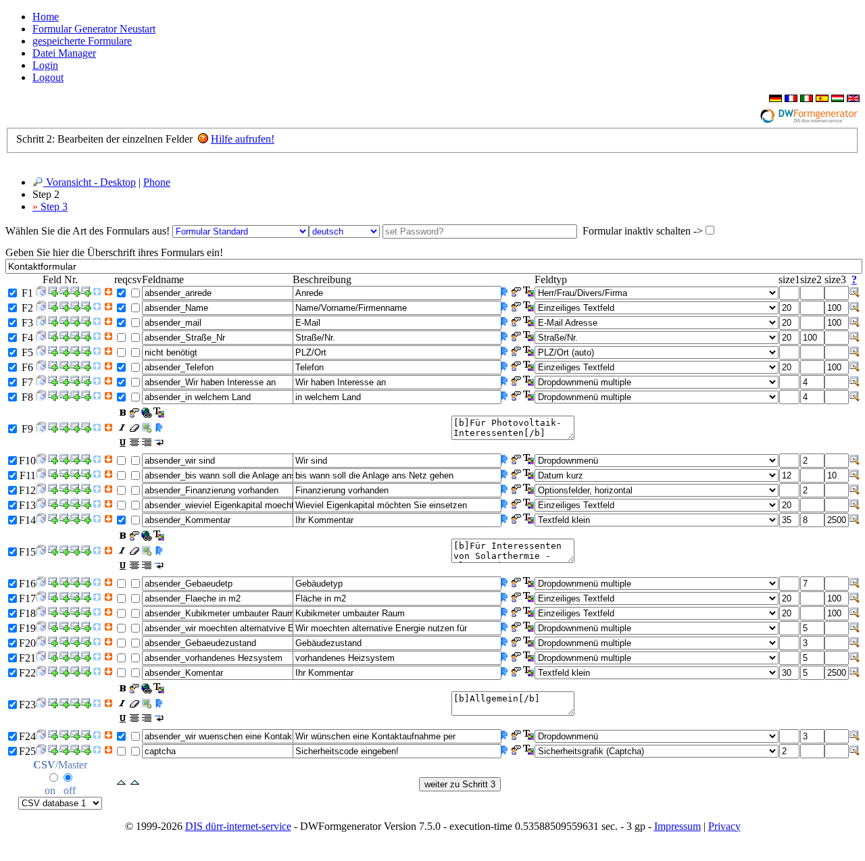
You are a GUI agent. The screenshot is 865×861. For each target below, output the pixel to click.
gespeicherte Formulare (82, 41)
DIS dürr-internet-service (238, 826)
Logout (48, 77)
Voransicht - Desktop (89, 182)
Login (45, 65)
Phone (156, 182)
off (70, 790)
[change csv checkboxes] (135, 783)
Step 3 (50, 206)
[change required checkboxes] (121, 783)
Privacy (724, 826)
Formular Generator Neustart (93, 28)
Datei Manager (64, 53)
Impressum (677, 826)
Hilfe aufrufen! (242, 139)
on (50, 790)
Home (45, 16)
